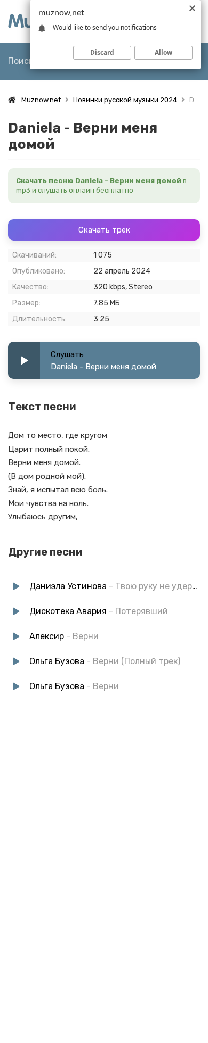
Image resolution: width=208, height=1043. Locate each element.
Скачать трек (104, 230)
